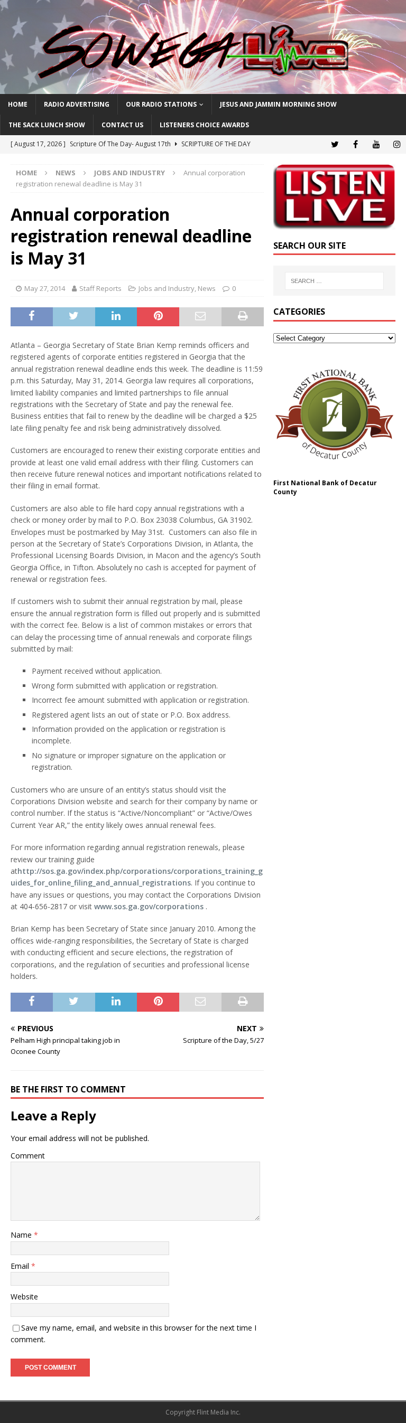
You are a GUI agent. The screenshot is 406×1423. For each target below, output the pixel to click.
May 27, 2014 (44, 288)
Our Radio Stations (161, 104)
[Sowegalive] (203, 88)
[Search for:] (334, 281)
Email (21, 1266)
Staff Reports (100, 288)
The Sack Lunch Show (46, 124)
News (66, 172)
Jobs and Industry (167, 288)
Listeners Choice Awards (204, 124)
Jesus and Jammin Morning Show (278, 104)
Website (24, 1297)
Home (17, 104)
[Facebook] (355, 144)
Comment (28, 1156)
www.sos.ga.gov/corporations (149, 906)
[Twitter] (335, 144)
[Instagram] (396, 144)
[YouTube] (376, 144)
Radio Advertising (76, 104)
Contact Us (122, 124)
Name (22, 1235)
